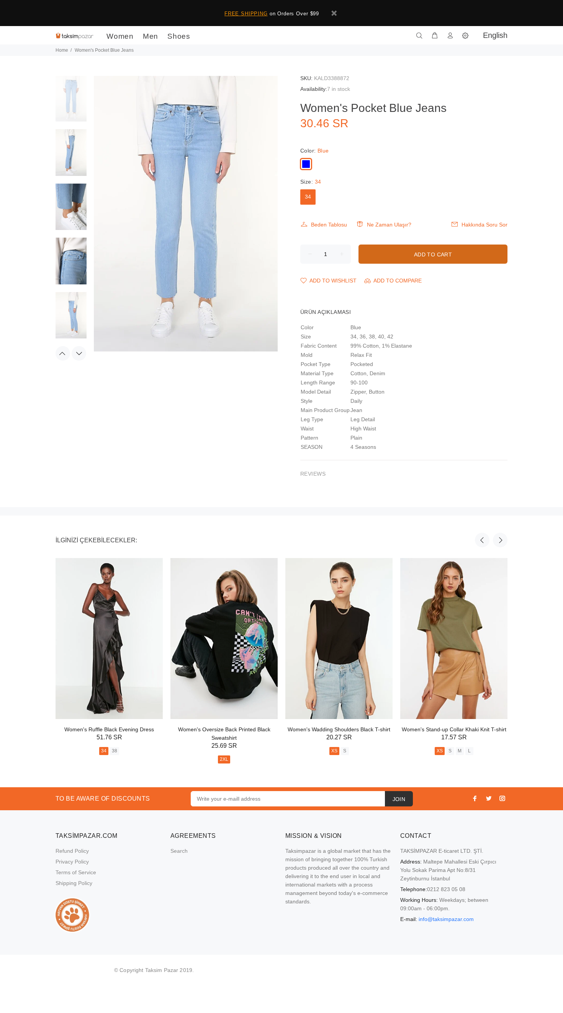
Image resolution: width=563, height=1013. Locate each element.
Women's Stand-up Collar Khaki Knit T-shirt (454, 729)
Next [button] (79, 353)
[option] (71, 102)
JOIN (399, 799)
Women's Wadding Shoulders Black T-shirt (339, 729)
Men (150, 36)
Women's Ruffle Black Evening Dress (109, 729)
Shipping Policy (74, 883)
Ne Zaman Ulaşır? (389, 225)
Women (120, 36)
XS (334, 751)
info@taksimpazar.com (446, 919)
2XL (224, 759)
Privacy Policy (72, 862)
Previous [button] (63, 353)
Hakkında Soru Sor (484, 225)
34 (308, 197)
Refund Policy (72, 851)
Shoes (178, 36)
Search (179, 851)
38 (114, 751)
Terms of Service (76, 872)
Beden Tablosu (329, 225)
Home (62, 50)
